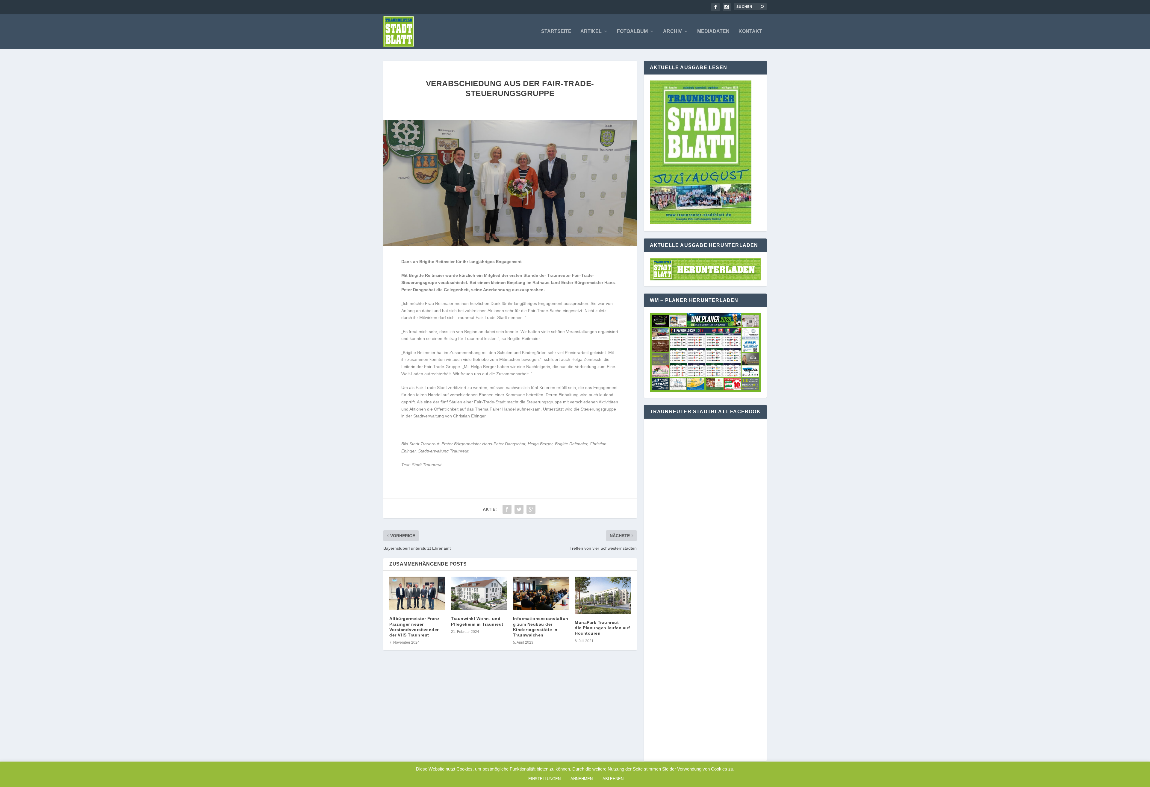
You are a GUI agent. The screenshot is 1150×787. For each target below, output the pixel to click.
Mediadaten (713, 31)
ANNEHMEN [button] (582, 779)
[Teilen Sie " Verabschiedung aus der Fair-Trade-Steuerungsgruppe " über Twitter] (519, 509)
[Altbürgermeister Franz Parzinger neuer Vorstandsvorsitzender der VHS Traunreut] (417, 593)
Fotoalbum (632, 31)
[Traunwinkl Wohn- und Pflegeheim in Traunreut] (479, 593)
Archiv (672, 31)
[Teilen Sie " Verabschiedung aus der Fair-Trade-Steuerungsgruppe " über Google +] (531, 509)
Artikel (591, 31)
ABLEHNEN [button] (613, 779)
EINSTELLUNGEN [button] (544, 779)
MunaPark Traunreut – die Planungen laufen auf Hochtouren (602, 628)
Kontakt (750, 31)
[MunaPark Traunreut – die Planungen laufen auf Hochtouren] (602, 595)
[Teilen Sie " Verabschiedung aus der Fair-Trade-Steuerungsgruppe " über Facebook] (507, 509)
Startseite (556, 31)
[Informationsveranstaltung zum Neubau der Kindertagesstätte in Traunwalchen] (541, 593)
